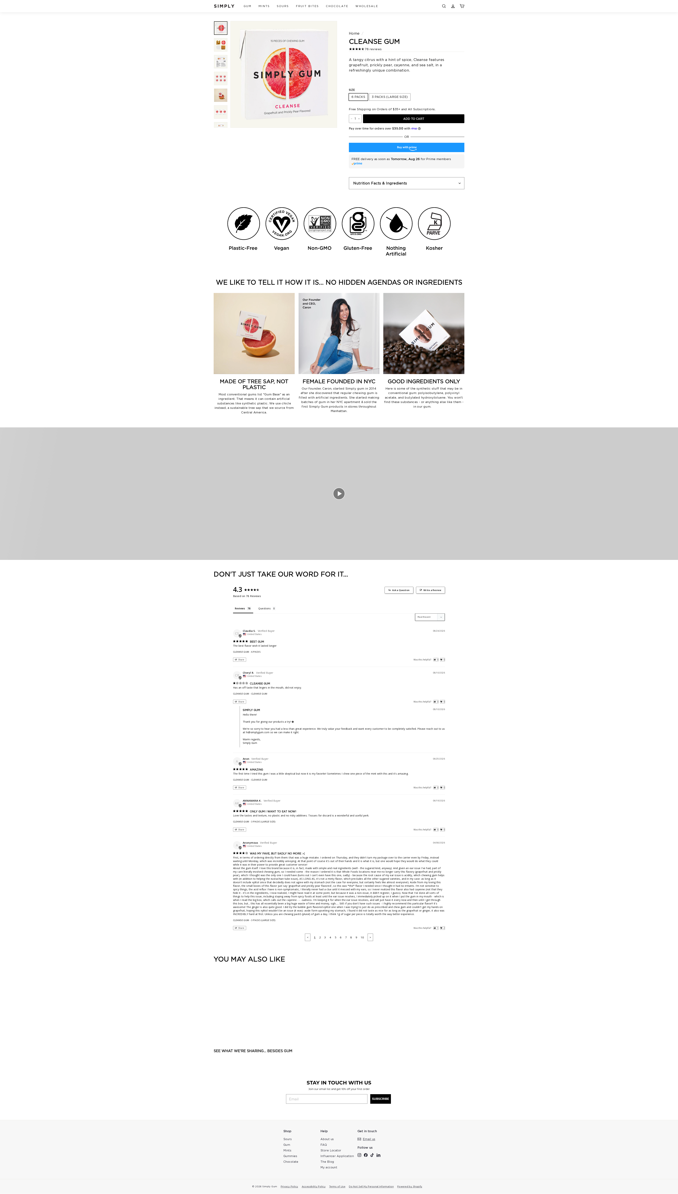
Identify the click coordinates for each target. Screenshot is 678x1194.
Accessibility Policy (314, 1186)
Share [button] (241, 659)
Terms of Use (337, 1186)
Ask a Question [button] (401, 590)
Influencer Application (337, 1156)
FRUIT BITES (307, 6)
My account (328, 1167)
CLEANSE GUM (241, 651)
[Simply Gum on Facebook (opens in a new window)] (366, 1154)
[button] (436, 659)
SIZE (352, 90)
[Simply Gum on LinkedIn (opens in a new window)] (378, 1154)
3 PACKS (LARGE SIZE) (390, 96)
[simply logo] (224, 6)
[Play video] (339, 493)
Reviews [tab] (240, 608)
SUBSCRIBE (380, 1099)
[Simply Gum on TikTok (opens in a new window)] (372, 1154)
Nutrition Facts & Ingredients (380, 183)
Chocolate (290, 1161)
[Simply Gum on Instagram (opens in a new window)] (359, 1154)
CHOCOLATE (337, 6)
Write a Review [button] (432, 590)
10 (362, 937)
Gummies (290, 1156)
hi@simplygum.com (257, 732)
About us (327, 1139)
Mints (287, 1150)
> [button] (370, 937)
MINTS (264, 6)
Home (354, 33)
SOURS (283, 6)
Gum (286, 1144)
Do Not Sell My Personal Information (371, 1186)
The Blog (327, 1161)
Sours (287, 1139)
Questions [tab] (264, 608)
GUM (247, 6)
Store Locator (330, 1150)
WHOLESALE (366, 6)
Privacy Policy (289, 1186)
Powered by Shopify (409, 1186)
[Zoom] (284, 74)
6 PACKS (358, 96)
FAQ (323, 1144)
